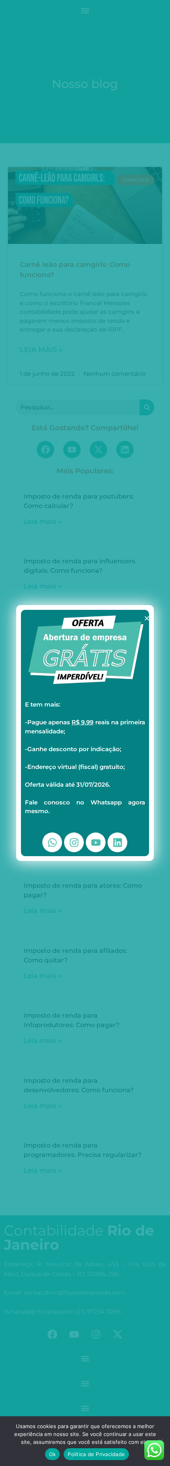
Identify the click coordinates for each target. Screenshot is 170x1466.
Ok (52, 1454)
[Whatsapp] (52, 842)
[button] (147, 618)
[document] (85, 733)
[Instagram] (74, 842)
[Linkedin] (117, 842)
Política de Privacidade (96, 1454)
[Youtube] (96, 842)
